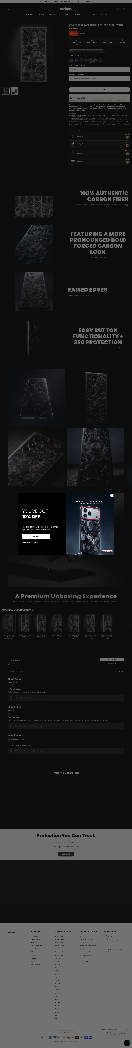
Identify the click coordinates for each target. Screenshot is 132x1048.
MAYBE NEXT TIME (30, 542)
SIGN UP (36, 536)
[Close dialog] (112, 495)
